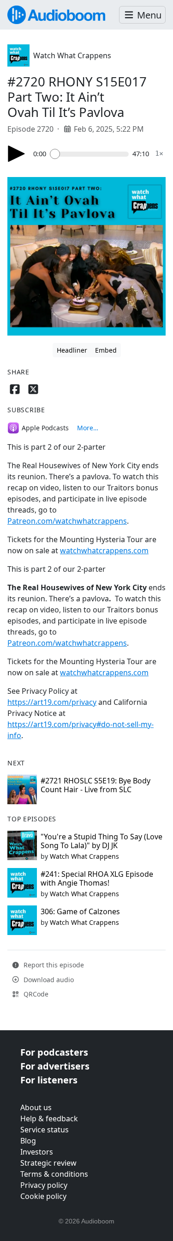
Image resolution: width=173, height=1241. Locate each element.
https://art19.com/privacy (51, 702)
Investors (36, 1152)
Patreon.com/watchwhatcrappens (67, 521)
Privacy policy (43, 1185)
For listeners (49, 1080)
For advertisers (54, 1066)
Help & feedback (49, 1118)
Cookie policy (43, 1196)
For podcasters (54, 1052)
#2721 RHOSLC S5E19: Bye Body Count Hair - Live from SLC (95, 785)
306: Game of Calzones (80, 911)
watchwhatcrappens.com (104, 550)
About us (36, 1107)
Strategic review (48, 1163)
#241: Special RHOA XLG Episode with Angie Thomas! (97, 878)
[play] (16, 154)
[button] (142, 15)
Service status (44, 1130)
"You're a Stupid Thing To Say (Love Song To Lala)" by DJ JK (101, 840)
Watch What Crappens (72, 55)
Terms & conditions (54, 1174)
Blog (28, 1141)
